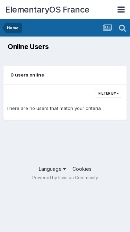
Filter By (107, 93)
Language (51, 169)
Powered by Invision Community (65, 177)
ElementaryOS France (47, 10)
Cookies (82, 169)
